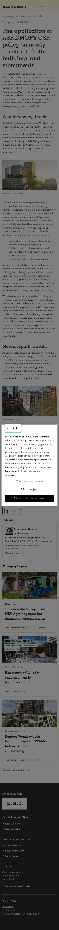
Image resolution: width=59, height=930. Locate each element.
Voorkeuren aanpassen (29, 481)
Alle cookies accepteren (29, 498)
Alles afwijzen (30, 489)
